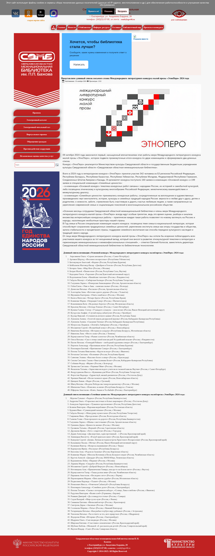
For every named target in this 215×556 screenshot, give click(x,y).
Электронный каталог (36, 120)
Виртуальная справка (37, 134)
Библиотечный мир (132, 27)
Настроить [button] (122, 11)
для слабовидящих (179, 20)
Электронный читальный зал (36, 127)
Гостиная (116, 27)
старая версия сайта (36, 20)
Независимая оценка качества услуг (37, 156)
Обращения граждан (36, 141)
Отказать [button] (108, 11)
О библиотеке (84, 27)
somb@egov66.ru (128, 19)
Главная (61, 27)
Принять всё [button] (93, 11)
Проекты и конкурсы (153, 27)
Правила (37, 113)
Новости (72, 27)
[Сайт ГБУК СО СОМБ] (36, 70)
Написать (79, 64)
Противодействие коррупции (36, 149)
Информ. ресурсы (101, 27)
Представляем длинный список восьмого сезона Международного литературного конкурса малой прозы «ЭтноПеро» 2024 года (125, 78)
